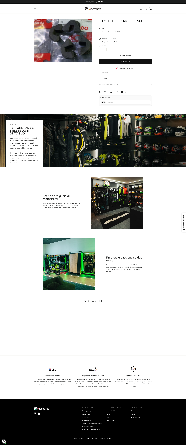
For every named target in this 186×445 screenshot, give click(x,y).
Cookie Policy (86, 414)
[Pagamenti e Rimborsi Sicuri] (93, 369)
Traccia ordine (111, 420)
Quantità (102, 46)
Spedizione (111, 32)
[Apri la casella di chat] (4, 441)
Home (132, 411)
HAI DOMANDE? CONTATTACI (109, 84)
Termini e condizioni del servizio (92, 423)
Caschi (133, 414)
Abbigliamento (135, 417)
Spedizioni (85, 417)
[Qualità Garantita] (133, 369)
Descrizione (103, 73)
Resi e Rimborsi (87, 420)
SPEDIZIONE (103, 78)
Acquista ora (125, 61)
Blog (108, 417)
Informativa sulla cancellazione (91, 430)
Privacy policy (86, 411)
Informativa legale (87, 427)
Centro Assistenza (112, 411)
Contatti (109, 414)
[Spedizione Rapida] (52, 369)
